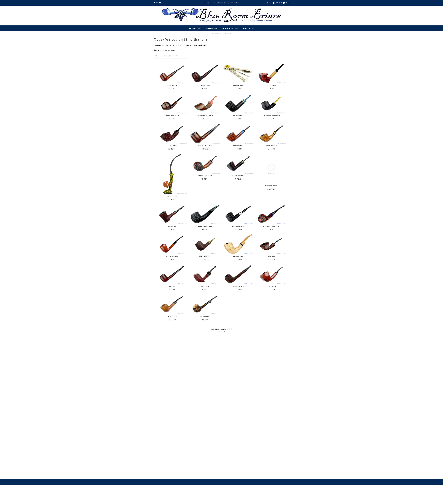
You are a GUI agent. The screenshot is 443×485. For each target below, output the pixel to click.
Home (214, 34)
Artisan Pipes (195, 28)
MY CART (281, 3)
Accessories (248, 28)
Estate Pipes (211, 28)
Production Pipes (230, 28)
